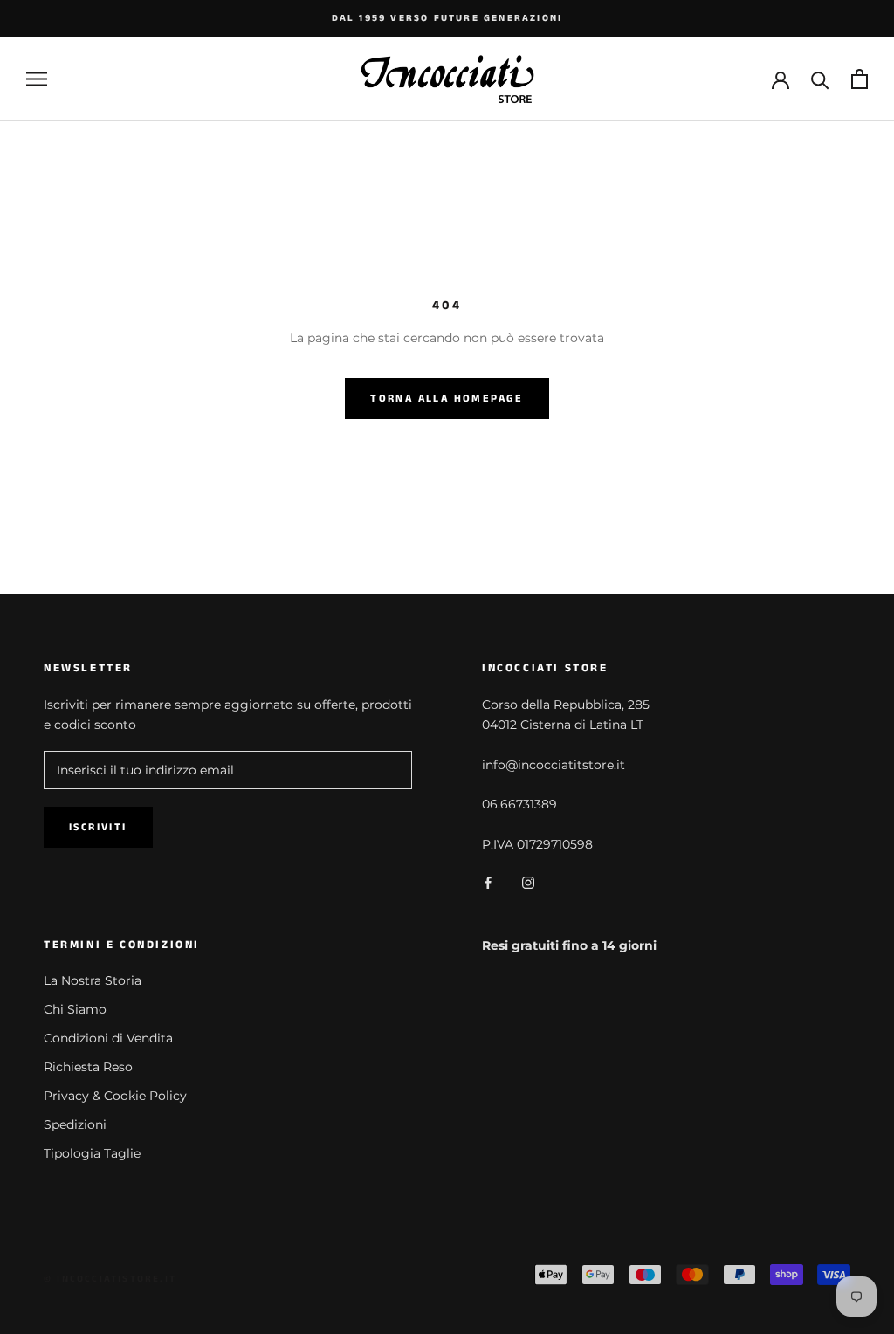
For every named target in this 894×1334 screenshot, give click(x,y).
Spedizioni (75, 1124)
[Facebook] (488, 882)
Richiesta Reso (88, 1067)
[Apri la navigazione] (36, 79)
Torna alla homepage (447, 398)
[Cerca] (820, 79)
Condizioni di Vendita (108, 1038)
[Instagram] (528, 882)
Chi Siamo (75, 1009)
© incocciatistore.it (110, 1279)
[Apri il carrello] (859, 79)
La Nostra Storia (92, 980)
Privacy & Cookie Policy (115, 1096)
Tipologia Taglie (92, 1153)
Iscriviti (98, 827)
